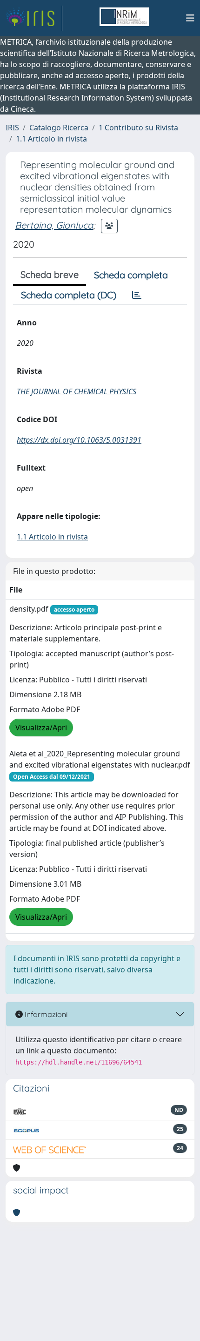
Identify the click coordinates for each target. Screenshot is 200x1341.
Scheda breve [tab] (49, 274)
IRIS (12, 127)
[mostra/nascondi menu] (190, 18)
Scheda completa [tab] (131, 275)
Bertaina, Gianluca (54, 225)
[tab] (136, 295)
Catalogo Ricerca (58, 127)
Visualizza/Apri (41, 727)
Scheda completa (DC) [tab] (68, 295)
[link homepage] (34, 18)
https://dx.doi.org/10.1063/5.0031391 (79, 440)
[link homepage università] (124, 18)
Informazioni (45, 1014)
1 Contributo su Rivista (138, 127)
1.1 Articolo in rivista (51, 139)
